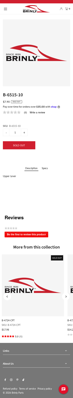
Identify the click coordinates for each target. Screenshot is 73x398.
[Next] (66, 296)
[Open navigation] (11, 9)
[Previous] (7, 296)
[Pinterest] (17, 380)
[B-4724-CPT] (33, 285)
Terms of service (27, 388)
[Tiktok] (23, 380)
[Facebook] (5, 380)
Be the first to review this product (27, 235)
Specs (45, 168)
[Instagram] (11, 380)
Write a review (37, 112)
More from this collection (36, 247)
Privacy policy (45, 388)
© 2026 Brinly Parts (13, 392)
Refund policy (10, 388)
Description (31, 168)
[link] (16, 112)
